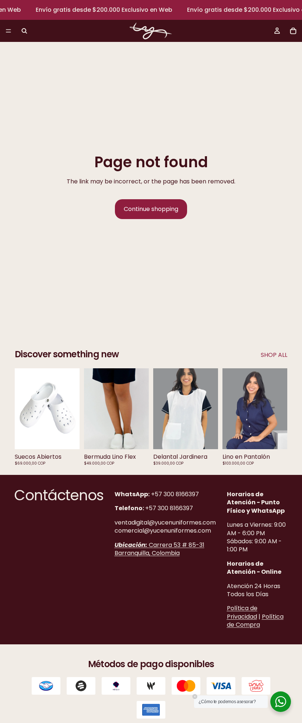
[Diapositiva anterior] (23, 409)
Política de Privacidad (242, 612)
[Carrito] (293, 31)
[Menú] (8, 31)
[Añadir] (206, 437)
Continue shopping (151, 209)
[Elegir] (68, 437)
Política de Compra (255, 620)
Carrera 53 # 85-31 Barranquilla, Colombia (159, 548)
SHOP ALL (274, 355)
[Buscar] (24, 31)
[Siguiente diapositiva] (71, 409)
